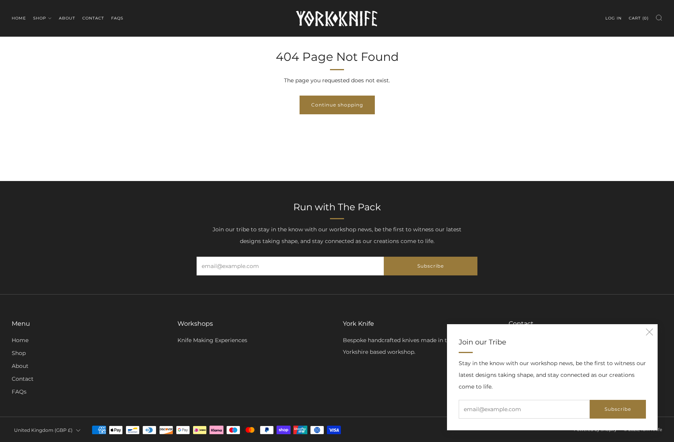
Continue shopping (337, 105)
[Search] (659, 17)
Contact (93, 18)
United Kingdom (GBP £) (43, 430)
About (67, 18)
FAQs (117, 18)
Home (19, 18)
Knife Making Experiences (212, 340)
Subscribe (618, 409)
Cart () (639, 18)
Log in (613, 18)
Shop (39, 18)
